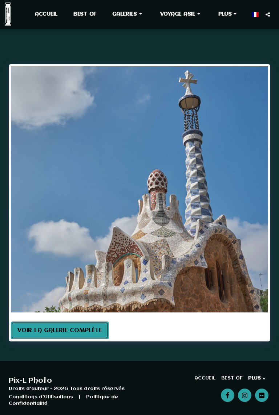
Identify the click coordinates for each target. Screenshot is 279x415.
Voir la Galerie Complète (59, 330)
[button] (128, 14)
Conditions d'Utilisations (41, 397)
